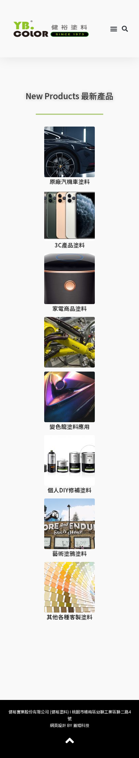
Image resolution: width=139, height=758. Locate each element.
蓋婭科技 (81, 725)
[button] (113, 28)
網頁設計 (58, 725)
